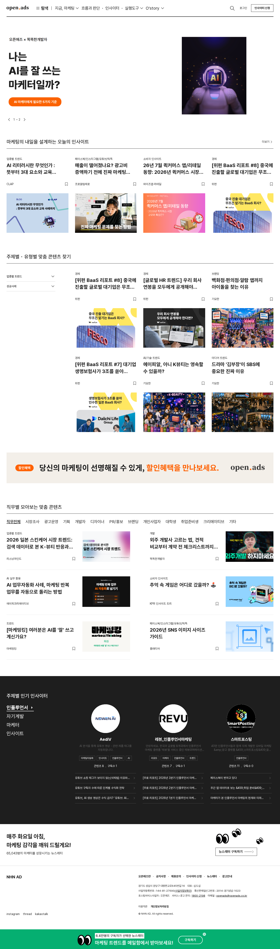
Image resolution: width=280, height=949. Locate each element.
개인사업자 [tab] (152, 521)
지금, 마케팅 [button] (64, 8)
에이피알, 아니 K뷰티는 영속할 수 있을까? (173, 367)
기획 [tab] (66, 521)
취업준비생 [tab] (189, 521)
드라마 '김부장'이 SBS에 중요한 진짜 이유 (236, 367)
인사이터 (112, 8)
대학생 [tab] (171, 521)
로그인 (243, 8)
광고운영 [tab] (51, 521)
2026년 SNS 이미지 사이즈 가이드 (177, 633)
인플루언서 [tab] (17, 707)
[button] (9, 119)
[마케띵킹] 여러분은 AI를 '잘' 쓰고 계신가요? (40, 633)
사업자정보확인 (183, 890)
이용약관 (142, 906)
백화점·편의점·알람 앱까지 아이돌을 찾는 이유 (237, 283)
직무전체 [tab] (13, 521)
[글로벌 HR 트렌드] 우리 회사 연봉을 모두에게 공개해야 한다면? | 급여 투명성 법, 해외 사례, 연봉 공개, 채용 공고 (173, 284)
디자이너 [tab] (97, 521)
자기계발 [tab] (15, 716)
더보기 (265, 141)
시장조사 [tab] (32, 521)
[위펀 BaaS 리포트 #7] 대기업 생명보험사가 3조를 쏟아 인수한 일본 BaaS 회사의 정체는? (105, 368)
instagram (13, 914)
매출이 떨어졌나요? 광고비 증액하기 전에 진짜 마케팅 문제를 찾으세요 (101, 169)
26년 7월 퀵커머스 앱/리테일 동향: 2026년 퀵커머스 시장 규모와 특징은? (172, 169)
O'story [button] (152, 8)
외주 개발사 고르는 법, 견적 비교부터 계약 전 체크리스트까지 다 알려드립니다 (182, 544)
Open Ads (18, 8)
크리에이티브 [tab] (213, 521)
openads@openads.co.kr (231, 895)
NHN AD (14, 876)
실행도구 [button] (132, 8)
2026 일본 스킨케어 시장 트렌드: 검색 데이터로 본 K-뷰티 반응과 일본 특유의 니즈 (39, 544)
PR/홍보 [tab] (116, 521)
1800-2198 (198, 895)
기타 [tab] (232, 521)
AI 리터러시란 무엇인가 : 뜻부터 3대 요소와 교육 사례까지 (31, 169)
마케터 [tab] (13, 725)
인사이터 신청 (262, 8)
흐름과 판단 (90, 8)
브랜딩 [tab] (133, 521)
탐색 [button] (44, 8)
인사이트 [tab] (15, 733)
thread (27, 914)
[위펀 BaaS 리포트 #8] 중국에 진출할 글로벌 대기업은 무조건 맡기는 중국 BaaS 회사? (242, 169)
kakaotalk (41, 914)
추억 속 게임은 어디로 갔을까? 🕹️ (183, 585)
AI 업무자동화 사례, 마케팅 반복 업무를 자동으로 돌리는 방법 (38, 588)
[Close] (204, 934)
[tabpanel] (140, 592)
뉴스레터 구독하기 (231, 852)
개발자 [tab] (80, 521)
